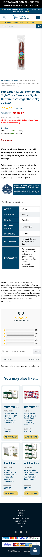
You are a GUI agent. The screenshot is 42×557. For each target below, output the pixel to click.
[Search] (39, 26)
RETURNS (21, 516)
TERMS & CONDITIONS (21, 518)
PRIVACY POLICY (21, 521)
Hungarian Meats (13, 80)
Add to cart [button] (11, 437)
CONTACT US (21, 524)
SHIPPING (21, 510)
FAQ (21, 526)
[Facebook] (21, 532)
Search (37, 351)
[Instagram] (26, 532)
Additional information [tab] (12, 202)
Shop (3, 80)
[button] (38, 17)
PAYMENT (21, 513)
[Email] (16, 532)
